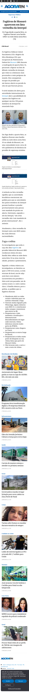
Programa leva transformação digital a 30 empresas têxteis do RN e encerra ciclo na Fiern (13, 405)
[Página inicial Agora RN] (7, 659)
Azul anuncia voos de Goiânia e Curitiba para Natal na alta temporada (14, 585)
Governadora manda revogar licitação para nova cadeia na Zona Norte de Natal (13, 494)
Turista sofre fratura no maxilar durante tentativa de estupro (14, 524)
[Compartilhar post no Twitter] (12, 17)
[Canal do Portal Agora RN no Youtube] (11, 1)
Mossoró (13, 62)
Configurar (8, 685)
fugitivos (15, 248)
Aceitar (8, 681)
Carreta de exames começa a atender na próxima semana (13, 464)
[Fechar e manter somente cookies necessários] (28, 680)
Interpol (5, 96)
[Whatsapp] (16, 17)
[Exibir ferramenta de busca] (27, 6)
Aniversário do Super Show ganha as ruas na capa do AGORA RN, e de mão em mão (14, 374)
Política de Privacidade (14, 688)
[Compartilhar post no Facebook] (15, 17)
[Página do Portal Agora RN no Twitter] (5, 1)
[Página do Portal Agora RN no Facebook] (2, 1)
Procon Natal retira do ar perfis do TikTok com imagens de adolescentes (14, 645)
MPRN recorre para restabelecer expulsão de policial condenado (14, 615)
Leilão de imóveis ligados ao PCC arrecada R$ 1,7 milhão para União (14, 554)
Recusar (21, 681)
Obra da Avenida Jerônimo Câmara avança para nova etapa (14, 435)
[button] (2, 6)
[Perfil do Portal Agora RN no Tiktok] (18, 1)
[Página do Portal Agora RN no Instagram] (8, 1)
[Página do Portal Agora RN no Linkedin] (15, 1)
